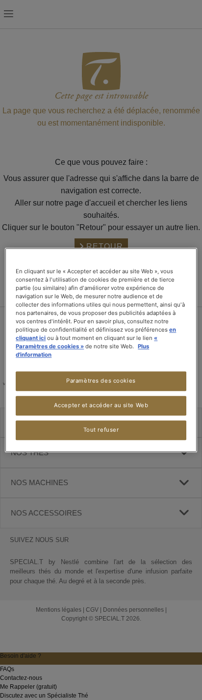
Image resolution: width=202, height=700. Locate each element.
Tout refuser (101, 429)
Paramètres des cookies (101, 380)
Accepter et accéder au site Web (101, 405)
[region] (101, 350)
